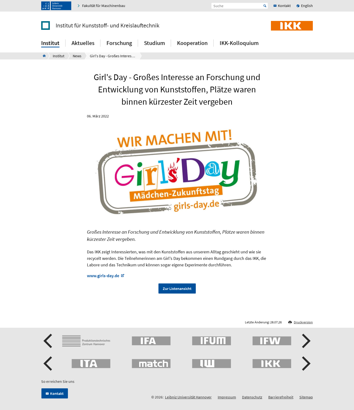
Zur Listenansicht (177, 288)
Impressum (227, 397)
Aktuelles (83, 43)
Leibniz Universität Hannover (188, 397)
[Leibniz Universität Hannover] (56, 5)
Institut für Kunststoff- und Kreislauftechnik (107, 25)
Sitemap (306, 397)
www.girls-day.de (103, 275)
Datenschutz (252, 397)
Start (265, 6)
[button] (48, 341)
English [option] (307, 5)
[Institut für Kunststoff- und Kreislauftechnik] (42, 55)
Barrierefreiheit (280, 397)
